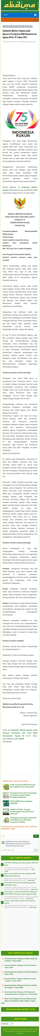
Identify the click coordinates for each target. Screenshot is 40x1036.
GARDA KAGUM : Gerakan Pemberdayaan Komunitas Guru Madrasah (22, 812)
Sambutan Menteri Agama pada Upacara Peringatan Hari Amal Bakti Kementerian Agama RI (20, 733)
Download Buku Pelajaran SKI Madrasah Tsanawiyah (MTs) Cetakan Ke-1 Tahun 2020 (21, 993)
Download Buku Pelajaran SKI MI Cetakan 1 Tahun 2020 (21, 966)
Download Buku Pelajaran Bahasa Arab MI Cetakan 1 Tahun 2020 (20, 980)
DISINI (21, 739)
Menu (6, 15)
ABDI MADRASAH (17, 1029)
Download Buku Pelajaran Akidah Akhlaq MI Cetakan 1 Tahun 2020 (21, 960)
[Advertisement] (20, 61)
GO (36, 836)
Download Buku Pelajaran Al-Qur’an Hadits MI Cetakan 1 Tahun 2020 (21, 986)
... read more (30, 880)
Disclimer (11, 1031)
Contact (30, 1029)
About (25, 1029)
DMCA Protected (19, 1031)
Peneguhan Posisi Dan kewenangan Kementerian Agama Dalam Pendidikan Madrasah (23, 795)
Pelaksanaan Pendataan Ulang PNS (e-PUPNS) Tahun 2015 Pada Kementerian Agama (23, 820)
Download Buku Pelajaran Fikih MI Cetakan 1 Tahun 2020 (21, 973)
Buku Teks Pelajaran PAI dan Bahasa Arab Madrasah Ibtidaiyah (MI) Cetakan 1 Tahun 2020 (18, 1001)
